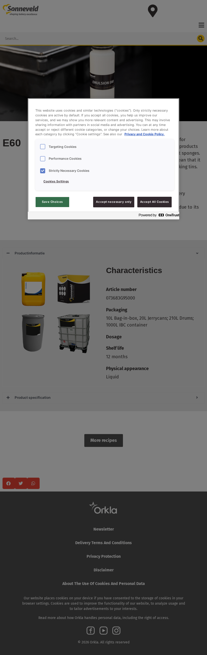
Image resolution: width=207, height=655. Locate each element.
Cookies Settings (56, 181)
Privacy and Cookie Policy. (144, 134)
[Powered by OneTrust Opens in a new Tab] (157, 216)
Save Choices (52, 202)
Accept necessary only (114, 202)
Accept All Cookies (154, 202)
